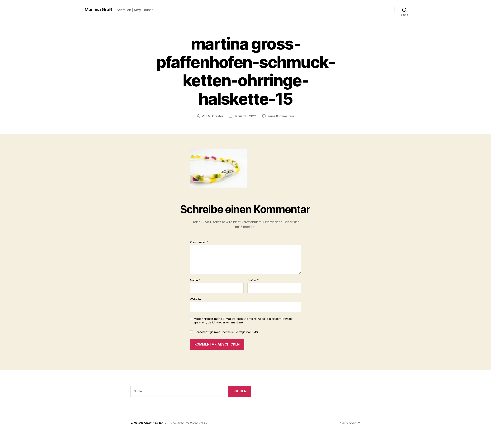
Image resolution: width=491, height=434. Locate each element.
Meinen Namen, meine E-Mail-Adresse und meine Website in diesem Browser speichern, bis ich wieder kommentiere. (243, 320)
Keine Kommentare (281, 116)
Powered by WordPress (188, 423)
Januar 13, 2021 (245, 116)
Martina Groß (98, 9)
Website (195, 299)
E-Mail (253, 280)
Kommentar (199, 242)
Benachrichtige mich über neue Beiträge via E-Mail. (227, 332)
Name (195, 280)
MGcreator (215, 116)
